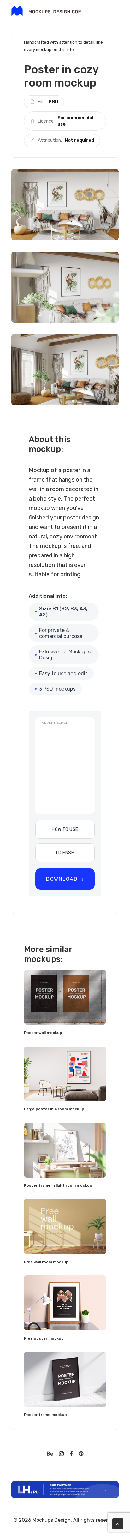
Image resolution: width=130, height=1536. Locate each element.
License (65, 852)
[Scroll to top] (117, 1523)
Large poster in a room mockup (54, 1109)
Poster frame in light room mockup (58, 1185)
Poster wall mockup (43, 1032)
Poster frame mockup (45, 1415)
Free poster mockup (44, 1338)
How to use (65, 829)
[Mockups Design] (46, 11)
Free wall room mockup (46, 1262)
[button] (115, 11)
